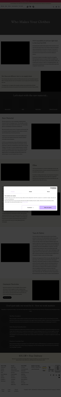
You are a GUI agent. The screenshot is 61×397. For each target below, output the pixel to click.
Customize (29, 207)
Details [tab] (30, 191)
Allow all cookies (48, 207)
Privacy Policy (25, 202)
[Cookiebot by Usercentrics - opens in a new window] (51, 188)
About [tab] (48, 191)
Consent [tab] (12, 191)
